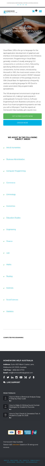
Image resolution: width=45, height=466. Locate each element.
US (18, 4)
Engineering (11, 229)
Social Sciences (12, 300)
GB (26, 4)
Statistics (9, 311)
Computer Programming (16, 171)
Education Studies (13, 218)
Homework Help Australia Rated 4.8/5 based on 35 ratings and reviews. (20, 444)
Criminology (11, 194)
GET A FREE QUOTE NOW (22, 116)
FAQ (20, 460)
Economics (10, 206)
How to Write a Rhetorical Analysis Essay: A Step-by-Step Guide (25, 398)
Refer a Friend (11, 462)
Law (8, 253)
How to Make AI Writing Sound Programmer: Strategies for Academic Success (24, 406)
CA (20, 4)
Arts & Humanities (13, 148)
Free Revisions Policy (32, 462)
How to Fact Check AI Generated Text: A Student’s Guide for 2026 (24, 414)
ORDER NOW (22, 123)
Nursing (9, 276)
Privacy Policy (20, 462)
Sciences (9, 288)
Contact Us (26, 460)
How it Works (14, 460)
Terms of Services (35, 460)
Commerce (10, 183)
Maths (8, 265)
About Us (6, 460)
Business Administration (15, 159)
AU (23, 4)
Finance (9, 241)
